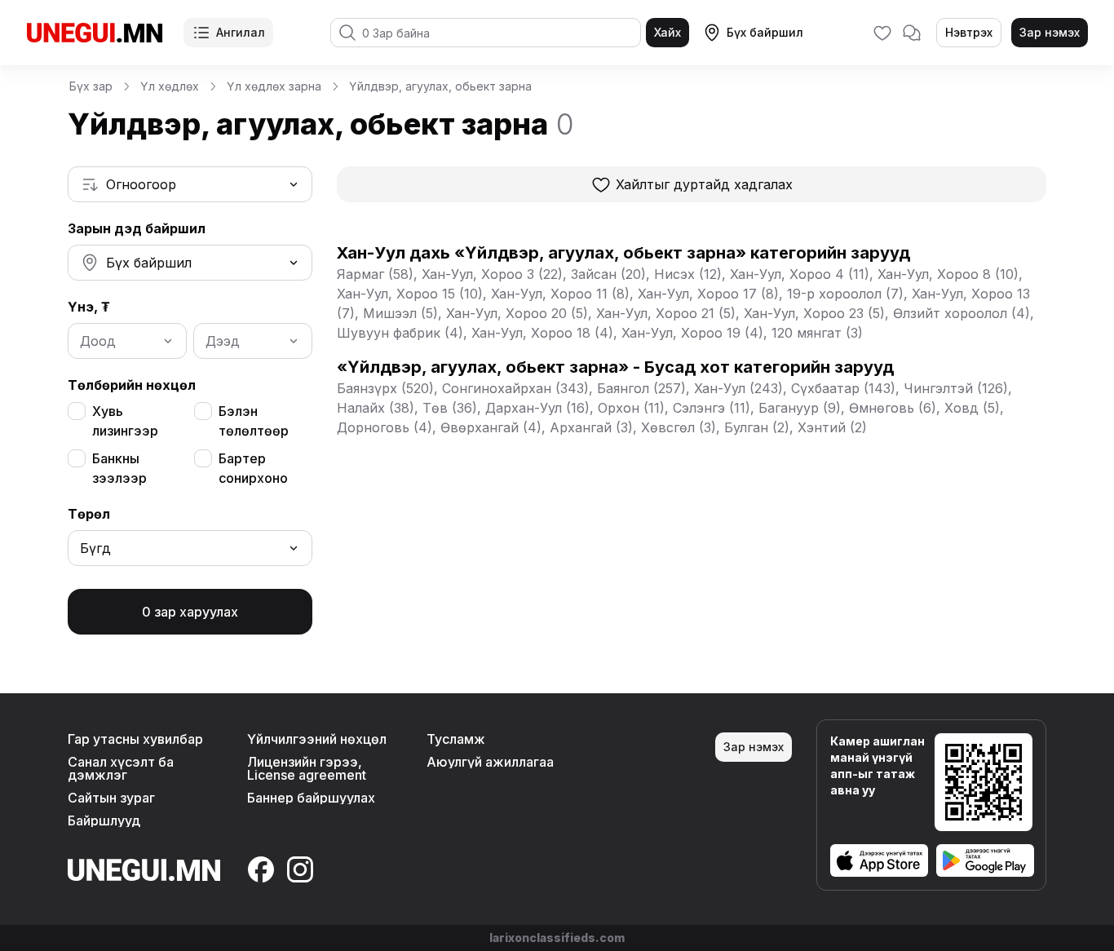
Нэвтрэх (968, 32)
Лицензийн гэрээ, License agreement (306, 768)
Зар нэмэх (1049, 32)
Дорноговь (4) (384, 427)
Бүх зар (91, 86)
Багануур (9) (799, 408)
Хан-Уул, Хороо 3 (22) (492, 274)
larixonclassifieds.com (557, 937)
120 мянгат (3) (817, 333)
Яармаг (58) (375, 274)
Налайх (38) (375, 408)
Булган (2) (756, 427)
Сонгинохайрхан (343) (515, 388)
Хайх (667, 32)
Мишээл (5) (400, 313)
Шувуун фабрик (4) (400, 333)
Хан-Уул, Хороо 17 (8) (708, 293)
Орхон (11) (631, 408)
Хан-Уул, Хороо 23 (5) (814, 313)
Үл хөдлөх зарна (274, 86)
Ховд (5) (972, 408)
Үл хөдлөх (169, 86)
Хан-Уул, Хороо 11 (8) (560, 293)
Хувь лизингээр (125, 421)
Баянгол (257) (641, 388)
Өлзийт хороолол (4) (961, 313)
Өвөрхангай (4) (491, 427)
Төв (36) (449, 408)
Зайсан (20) (608, 274)
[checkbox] (77, 411)
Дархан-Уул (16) (537, 408)
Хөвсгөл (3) (678, 427)
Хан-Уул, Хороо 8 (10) (948, 274)
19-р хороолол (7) (845, 293)
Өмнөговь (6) (892, 408)
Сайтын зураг (111, 797)
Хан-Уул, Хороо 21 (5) (666, 313)
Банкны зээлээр (119, 468)
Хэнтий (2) (832, 427)
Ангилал (240, 32)
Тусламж (456, 738)
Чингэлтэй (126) (956, 388)
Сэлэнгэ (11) (711, 408)
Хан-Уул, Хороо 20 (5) (517, 313)
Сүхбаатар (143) (843, 388)
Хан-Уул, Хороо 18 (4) (542, 333)
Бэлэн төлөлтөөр (254, 421)
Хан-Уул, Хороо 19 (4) (692, 333)
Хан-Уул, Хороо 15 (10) (410, 293)
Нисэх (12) (688, 274)
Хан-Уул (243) (738, 388)
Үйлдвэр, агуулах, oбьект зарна (440, 86)
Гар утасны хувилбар (135, 738)
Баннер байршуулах (311, 797)
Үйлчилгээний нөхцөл (317, 738)
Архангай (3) (591, 427)
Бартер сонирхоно (253, 468)
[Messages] (911, 32)
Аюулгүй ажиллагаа (490, 761)
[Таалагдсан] (882, 32)
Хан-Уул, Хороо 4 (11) (799, 274)
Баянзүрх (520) (385, 388)
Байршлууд (104, 820)
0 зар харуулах (190, 612)
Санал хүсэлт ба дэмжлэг (121, 768)
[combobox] (190, 184)
